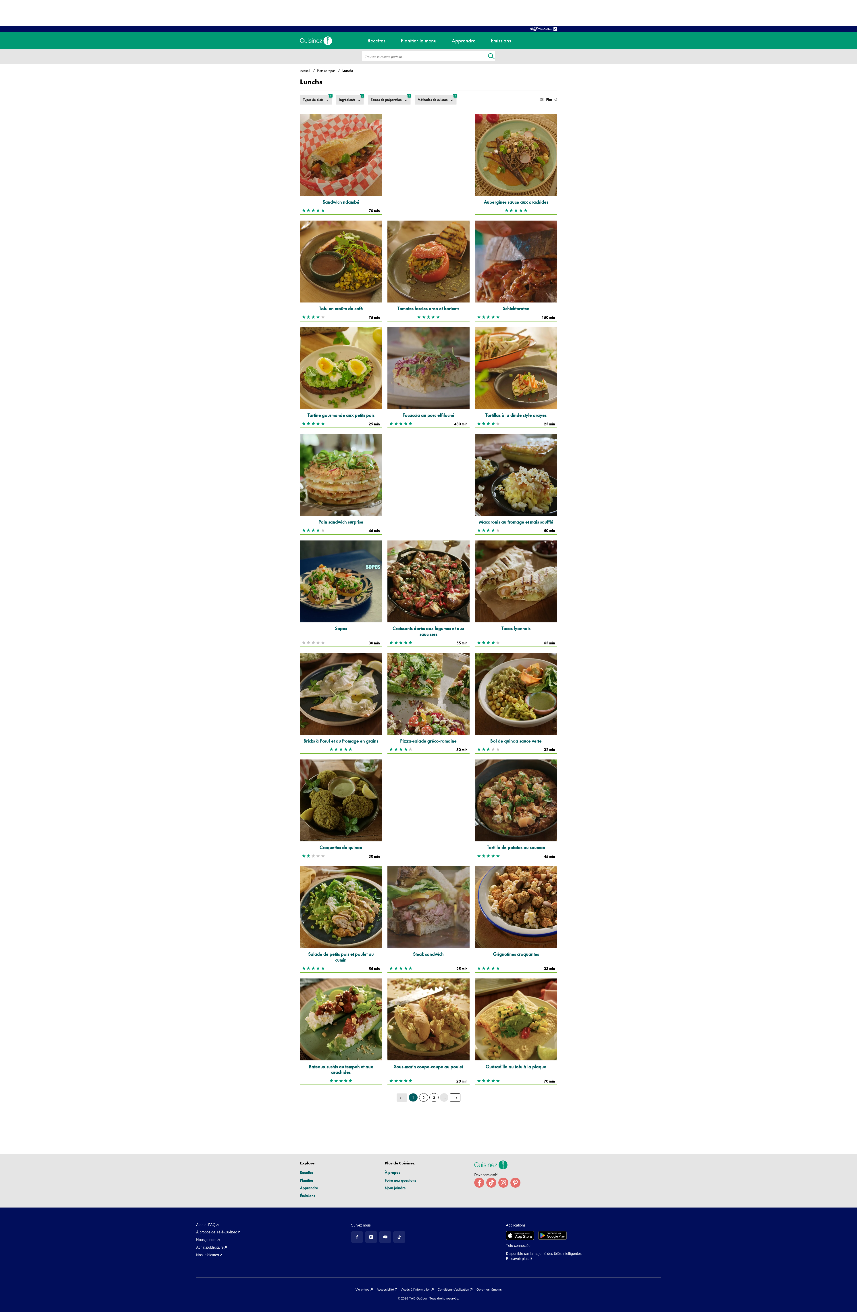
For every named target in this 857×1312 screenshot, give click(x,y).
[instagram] (503, 1183)
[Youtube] (385, 1237)
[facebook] (479, 1183)
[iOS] (520, 1235)
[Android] (552, 1235)
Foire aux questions (400, 1180)
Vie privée (363, 1289)
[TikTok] (399, 1237)
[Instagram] (371, 1237)
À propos (392, 1172)
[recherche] (491, 56)
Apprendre (309, 1187)
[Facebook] (357, 1237)
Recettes (306, 1172)
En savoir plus (517, 1259)
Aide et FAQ (205, 1225)
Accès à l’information (416, 1289)
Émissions (307, 1195)
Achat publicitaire (210, 1247)
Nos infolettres (207, 1255)
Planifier (306, 1180)
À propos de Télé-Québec (216, 1232)
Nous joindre (395, 1187)
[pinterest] (515, 1183)
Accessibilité (385, 1289)
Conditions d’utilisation (453, 1289)
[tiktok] (491, 1183)
